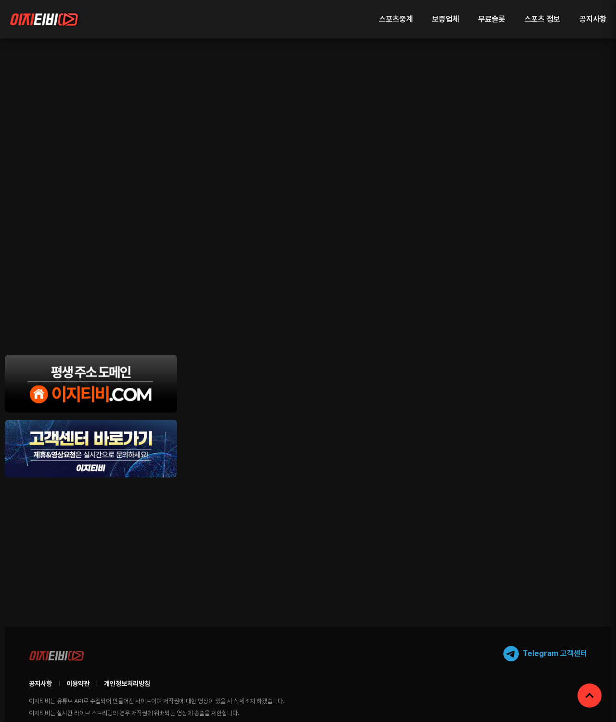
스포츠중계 (396, 19)
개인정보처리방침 (127, 683)
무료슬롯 (491, 19)
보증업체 (445, 19)
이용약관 (78, 683)
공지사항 (592, 19)
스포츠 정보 (542, 19)
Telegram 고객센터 (555, 653)
